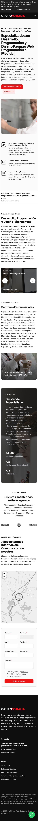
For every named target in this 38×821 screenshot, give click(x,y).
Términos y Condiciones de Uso (13, 776)
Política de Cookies (8, 769)
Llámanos (7, 91)
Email (7, 642)
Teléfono (23, 642)
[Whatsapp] (31, 815)
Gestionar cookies (23, 9)
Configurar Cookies (8, 779)
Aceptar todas (6, 9)
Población (24, 651)
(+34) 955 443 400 (8, 749)
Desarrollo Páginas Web (14, 273)
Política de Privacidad (9, 773)
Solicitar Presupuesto (11, 87)
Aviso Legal (5, 766)
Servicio (23, 633)
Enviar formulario (19, 681)
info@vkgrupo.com (8, 753)
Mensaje (8, 660)
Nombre (8, 633)
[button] (32, 280)
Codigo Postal (10, 651)
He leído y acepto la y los (17, 674)
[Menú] (35, 15)
